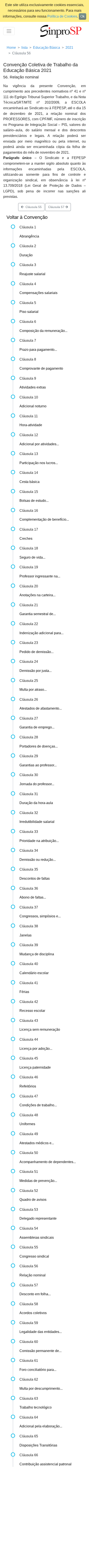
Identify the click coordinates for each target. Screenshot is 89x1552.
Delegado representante (38, 1218)
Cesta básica (29, 482)
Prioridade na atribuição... (39, 841)
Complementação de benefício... (44, 519)
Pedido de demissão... (36, 652)
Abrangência (29, 236)
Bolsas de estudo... (34, 500)
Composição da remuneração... (43, 331)
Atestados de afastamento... (40, 708)
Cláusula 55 (33, 207)
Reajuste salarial (32, 274)
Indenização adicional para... (41, 633)
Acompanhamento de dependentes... (47, 1162)
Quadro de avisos (32, 1199)
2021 (69, 47)
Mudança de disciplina (36, 954)
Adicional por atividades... (39, 444)
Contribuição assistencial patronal (45, 1464)
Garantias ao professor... (38, 765)
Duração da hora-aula (36, 803)
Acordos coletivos (33, 1313)
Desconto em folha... (35, 1294)
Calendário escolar (34, 973)
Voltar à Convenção (27, 217)
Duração (26, 255)
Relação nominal (32, 1275)
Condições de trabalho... (38, 1105)
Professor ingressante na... (39, 576)
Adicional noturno (32, 406)
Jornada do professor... (36, 784)
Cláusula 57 (56, 207)
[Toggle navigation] (9, 31)
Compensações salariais (38, 293)
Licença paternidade (35, 1067)
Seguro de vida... (32, 557)
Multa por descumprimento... (41, 1388)
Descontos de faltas (34, 878)
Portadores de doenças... (38, 746)
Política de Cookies (62, 16)
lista (24, 47)
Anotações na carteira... (37, 595)
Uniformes (27, 1124)
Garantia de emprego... (36, 727)
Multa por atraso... (33, 689)
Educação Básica (46, 47)
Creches (25, 538)
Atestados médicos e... (36, 1143)
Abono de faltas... (32, 897)
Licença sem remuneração (39, 1029)
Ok (82, 16)
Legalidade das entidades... (40, 1332)
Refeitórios (27, 1086)
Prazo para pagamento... (38, 349)
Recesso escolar (32, 1010)
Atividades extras (32, 387)
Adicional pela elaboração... (40, 1426)
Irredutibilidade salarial (36, 822)
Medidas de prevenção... (38, 1181)
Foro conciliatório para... (37, 1370)
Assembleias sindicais (36, 1237)
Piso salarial (28, 312)
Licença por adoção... (35, 1048)
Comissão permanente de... (40, 1351)
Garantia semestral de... (37, 614)
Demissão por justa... (35, 671)
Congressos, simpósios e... (40, 916)
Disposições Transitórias (38, 1445)
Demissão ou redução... (37, 859)
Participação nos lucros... (38, 463)
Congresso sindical (34, 1256)
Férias (24, 992)
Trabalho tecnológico (35, 1407)
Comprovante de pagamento (41, 368)
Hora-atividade (30, 425)
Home (11, 47)
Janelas (25, 935)
